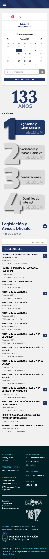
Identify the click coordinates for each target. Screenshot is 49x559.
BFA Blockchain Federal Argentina (11, 488)
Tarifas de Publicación (10, 470)
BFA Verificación (32, 461)
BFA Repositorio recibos (35, 458)
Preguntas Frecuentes (35, 475)
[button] (38, 242)
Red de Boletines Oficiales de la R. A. (9, 481)
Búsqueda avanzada (24, 79)
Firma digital (31, 465)
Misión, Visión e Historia (8, 459)
